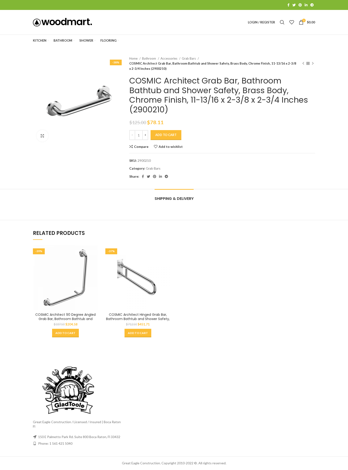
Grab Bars (189, 58)
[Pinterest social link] (300, 5)
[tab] (174, 196)
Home (133, 58)
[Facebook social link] (288, 5)
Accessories (169, 58)
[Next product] (312, 63)
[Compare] (95, 252)
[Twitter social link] (294, 5)
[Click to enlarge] (42, 136)
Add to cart (166, 135)
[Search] (282, 22)
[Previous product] (303, 63)
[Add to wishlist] (95, 273)
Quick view (95, 263)
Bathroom (149, 58)
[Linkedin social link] (306, 5)
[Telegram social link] (312, 5)
